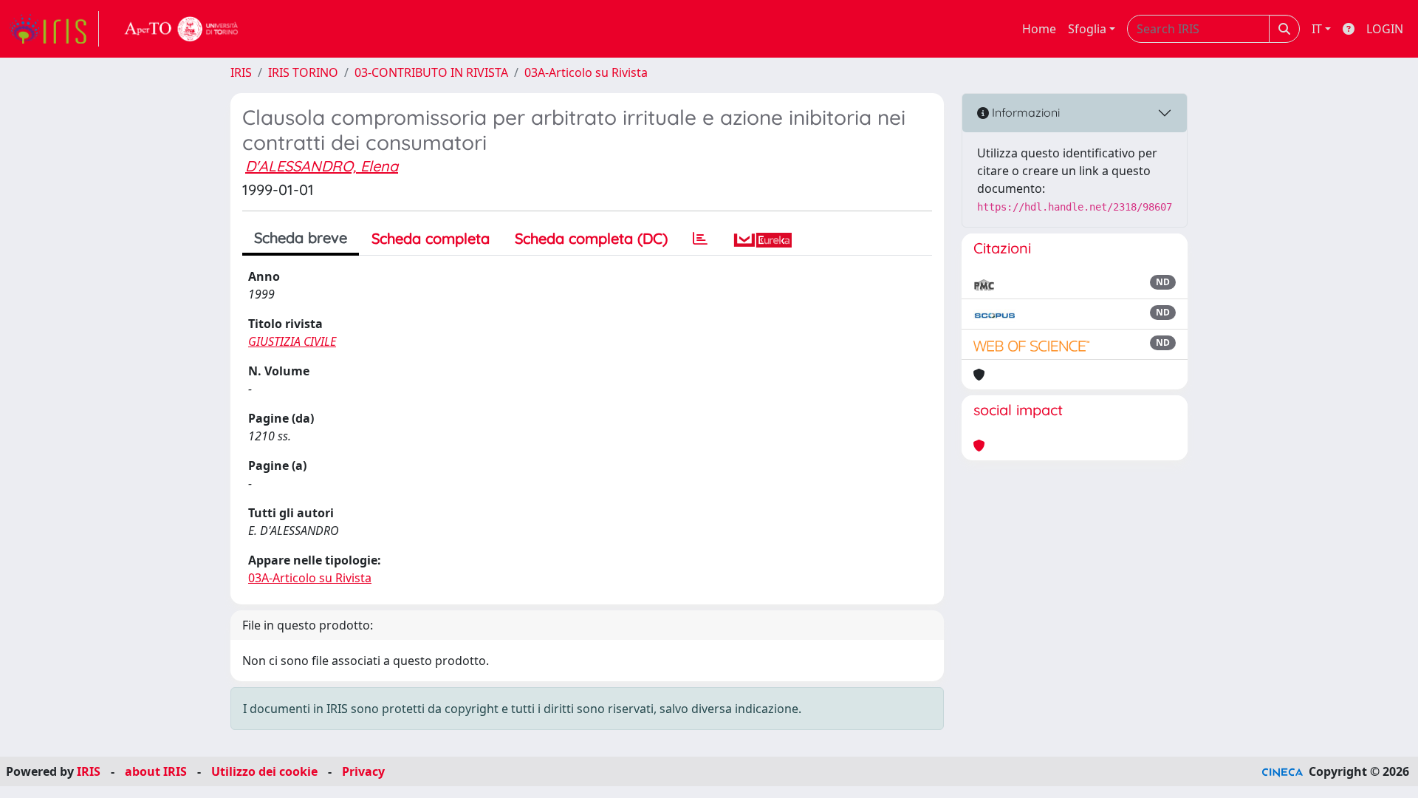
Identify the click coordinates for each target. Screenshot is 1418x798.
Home (1039, 29)
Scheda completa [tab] (430, 238)
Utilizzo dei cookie (264, 771)
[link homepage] (54, 29)
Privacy (363, 771)
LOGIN (1384, 29)
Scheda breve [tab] (300, 237)
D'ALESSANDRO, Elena (321, 166)
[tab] (700, 238)
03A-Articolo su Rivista (586, 72)
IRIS (241, 72)
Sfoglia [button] (1087, 29)
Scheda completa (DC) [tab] (591, 238)
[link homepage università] (182, 29)
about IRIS (156, 771)
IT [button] (1317, 29)
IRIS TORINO (303, 72)
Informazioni (1024, 112)
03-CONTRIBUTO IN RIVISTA (431, 72)
